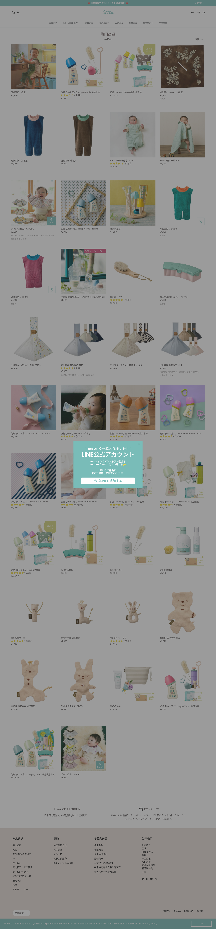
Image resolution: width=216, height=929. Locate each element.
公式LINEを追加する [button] (108, 481)
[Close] (139, 444)
